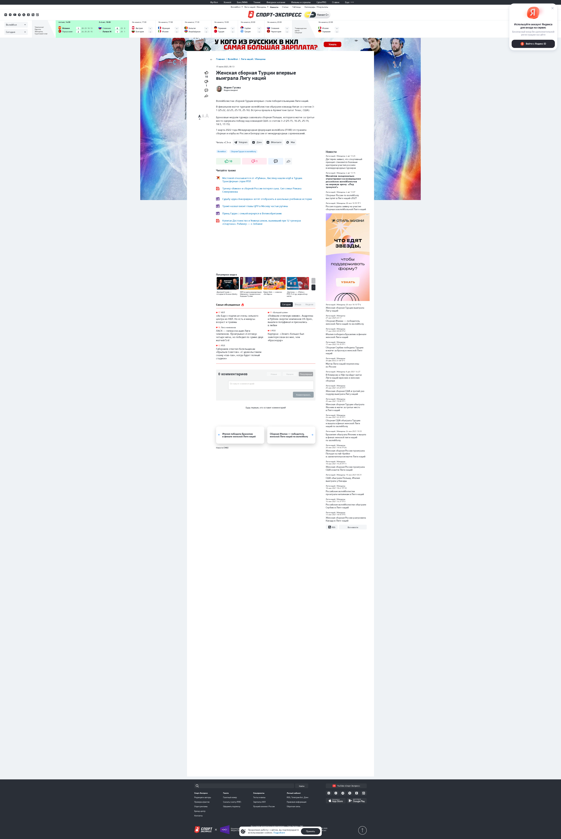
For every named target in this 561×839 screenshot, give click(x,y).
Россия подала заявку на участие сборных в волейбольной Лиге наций (346, 208)
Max (293, 142)
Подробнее (279, 832)
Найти (301, 786)
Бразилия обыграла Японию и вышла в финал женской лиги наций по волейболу (346, 437)
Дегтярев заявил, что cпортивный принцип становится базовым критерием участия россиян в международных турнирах (344, 163)
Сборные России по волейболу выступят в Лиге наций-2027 (342, 197)
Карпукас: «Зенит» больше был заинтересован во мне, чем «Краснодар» (286, 337)
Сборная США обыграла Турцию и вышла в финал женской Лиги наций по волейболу (343, 423)
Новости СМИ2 (222, 451)
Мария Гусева (232, 87)
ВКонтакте (276, 142)
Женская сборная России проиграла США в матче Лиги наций (345, 468)
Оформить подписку (231, 806)
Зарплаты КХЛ (259, 802)
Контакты (198, 815)
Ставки (335, 2)
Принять (310, 831)
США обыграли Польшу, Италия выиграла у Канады (343, 479)
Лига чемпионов (228, 327)
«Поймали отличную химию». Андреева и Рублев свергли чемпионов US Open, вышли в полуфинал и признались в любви (290, 320)
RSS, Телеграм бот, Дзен (297, 797)
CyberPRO (321, 2)
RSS (333, 527)
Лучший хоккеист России (264, 806)
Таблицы (296, 7)
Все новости (353, 527)
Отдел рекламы (201, 806)
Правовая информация (296, 802)
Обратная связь (293, 806)
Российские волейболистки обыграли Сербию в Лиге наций (346, 506)
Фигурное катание (275, 2)
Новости (274, 7)
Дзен (259, 142)
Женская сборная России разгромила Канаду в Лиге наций (346, 519)
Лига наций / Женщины (253, 59)
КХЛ (223, 312)
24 (345, 448)
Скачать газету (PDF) (232, 802)
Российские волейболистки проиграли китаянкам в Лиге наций (345, 493)
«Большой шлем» (280, 312)
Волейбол (235, 7)
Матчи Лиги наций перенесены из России (342, 365)
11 (271, 312)
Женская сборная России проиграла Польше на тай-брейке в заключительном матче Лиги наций (345, 453)
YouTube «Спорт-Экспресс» (348, 786)
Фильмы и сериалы (301, 2)
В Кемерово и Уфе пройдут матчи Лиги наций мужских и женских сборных (344, 377)
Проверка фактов (201, 802)
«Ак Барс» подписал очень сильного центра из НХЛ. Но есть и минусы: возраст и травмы (237, 319)
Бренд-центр (199, 811)
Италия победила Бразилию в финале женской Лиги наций (346, 336)
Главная (220, 59)
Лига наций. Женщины (255, 7)
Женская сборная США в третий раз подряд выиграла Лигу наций (345, 392)
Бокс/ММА (242, 2)
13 (219, 346)
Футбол (214, 2)
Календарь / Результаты (316, 7)
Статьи (285, 7)
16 (219, 327)
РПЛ (223, 345)
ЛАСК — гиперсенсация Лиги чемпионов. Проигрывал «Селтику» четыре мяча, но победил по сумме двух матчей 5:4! (239, 335)
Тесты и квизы (259, 797)
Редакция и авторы (202, 797)
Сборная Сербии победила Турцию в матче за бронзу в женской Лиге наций (344, 350)
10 (345, 488)
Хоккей (227, 2)
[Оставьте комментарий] (270, 384)
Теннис (257, 2)
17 (219, 312)
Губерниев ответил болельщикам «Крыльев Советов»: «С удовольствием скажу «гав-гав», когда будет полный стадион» (239, 353)
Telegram (243, 142)
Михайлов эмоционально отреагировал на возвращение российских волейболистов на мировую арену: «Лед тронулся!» (343, 181)
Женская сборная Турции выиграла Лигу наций (345, 309)
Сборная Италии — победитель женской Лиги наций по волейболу (345, 322)
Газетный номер (230, 797)
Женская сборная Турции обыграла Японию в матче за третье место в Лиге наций (345, 407)
